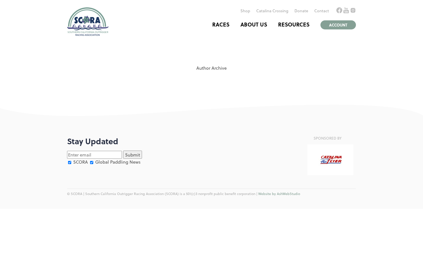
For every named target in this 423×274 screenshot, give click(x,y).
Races (220, 24)
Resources (293, 24)
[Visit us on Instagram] (353, 11)
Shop (245, 10)
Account (338, 25)
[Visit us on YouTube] (346, 11)
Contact (321, 10)
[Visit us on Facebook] (339, 11)
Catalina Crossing (272, 10)
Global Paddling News (117, 161)
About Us (253, 24)
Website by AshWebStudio (279, 193)
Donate (301, 10)
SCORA (80, 161)
